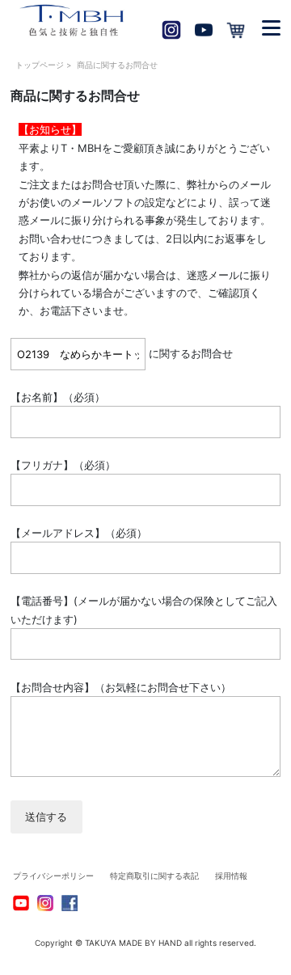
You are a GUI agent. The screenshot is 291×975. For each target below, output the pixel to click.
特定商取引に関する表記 (154, 875)
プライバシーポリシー (53, 875)
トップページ (39, 65)
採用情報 (231, 875)
